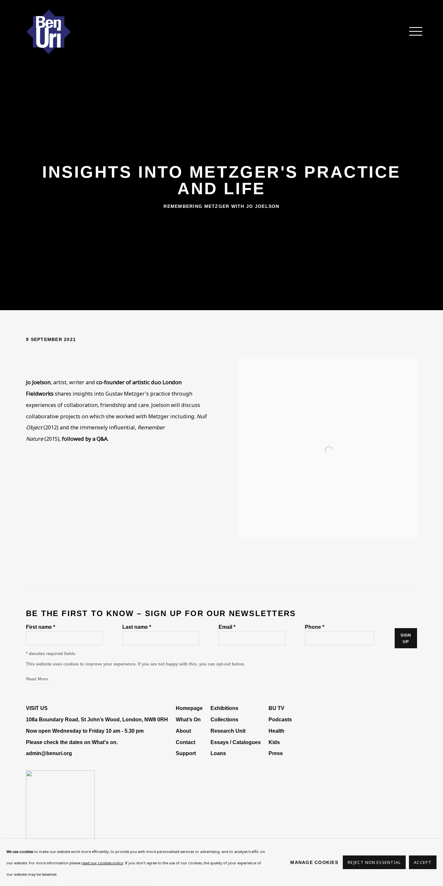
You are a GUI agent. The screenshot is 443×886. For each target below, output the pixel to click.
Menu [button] (412, 32)
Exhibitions (224, 708)
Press (276, 753)
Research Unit (227, 731)
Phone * (314, 627)
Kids (274, 742)
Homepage (189, 708)
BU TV (276, 708)
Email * (227, 627)
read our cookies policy (102, 862)
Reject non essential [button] (374, 863)
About (183, 731)
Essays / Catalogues (235, 742)
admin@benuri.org (49, 753)
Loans (218, 753)
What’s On (188, 719)
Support (186, 753)
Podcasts (280, 719)
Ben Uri (48, 32)
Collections (224, 719)
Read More (37, 679)
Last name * (136, 627)
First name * (40, 627)
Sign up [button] (406, 638)
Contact (185, 742)
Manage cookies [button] (314, 862)
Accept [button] (423, 863)
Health (276, 731)
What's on (104, 742)
